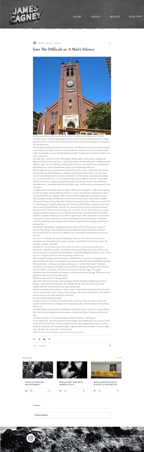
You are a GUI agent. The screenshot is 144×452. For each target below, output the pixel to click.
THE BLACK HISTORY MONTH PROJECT (34, 383)
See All (119, 357)
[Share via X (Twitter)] (39, 339)
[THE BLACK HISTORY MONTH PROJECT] (38, 369)
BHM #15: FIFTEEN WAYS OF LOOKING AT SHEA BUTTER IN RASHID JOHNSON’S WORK (106, 383)
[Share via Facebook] (34, 339)
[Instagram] (30, 438)
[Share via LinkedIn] (44, 339)
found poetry (36, 28)
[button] (119, 28)
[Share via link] (49, 339)
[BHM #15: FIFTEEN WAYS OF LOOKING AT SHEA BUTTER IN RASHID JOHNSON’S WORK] (106, 369)
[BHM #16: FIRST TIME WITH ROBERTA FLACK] (72, 369)
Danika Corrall (129, 437)
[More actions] (109, 43)
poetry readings (50, 28)
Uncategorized (91, 28)
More (102, 28)
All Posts (25, 28)
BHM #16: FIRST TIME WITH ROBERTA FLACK (71, 383)
